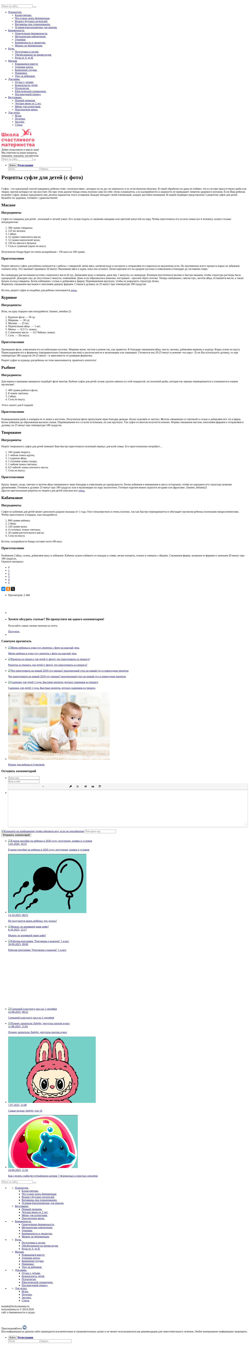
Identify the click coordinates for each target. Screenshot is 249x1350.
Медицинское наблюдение (30, 36)
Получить (13, 631)
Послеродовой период (28, 94)
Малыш (13, 60)
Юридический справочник (31, 91)
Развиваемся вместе (26, 63)
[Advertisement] (103, 978)
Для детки (14, 112)
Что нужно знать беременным (32, 18)
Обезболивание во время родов (33, 54)
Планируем (15, 12)
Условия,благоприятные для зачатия (36, 27)
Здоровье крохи (24, 66)
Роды (11, 48)
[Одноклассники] (8, 589)
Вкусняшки (15, 97)
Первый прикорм (25, 100)
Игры (18, 115)
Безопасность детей (26, 85)
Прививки (21, 73)
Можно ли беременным (29, 45)
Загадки (20, 121)
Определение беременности (31, 33)
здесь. (74, 290)
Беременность (16, 30)
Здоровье (20, 39)
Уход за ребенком (25, 76)
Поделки (20, 118)
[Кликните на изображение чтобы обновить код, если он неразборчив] (42, 831)
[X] (13, 589)
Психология (22, 88)
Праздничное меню (26, 109)
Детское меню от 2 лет (28, 103)
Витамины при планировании (33, 24)
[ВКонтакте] (3, 589)
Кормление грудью (26, 70)
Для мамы (14, 79)
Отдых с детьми (24, 82)
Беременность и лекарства (30, 42)
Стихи (19, 124)
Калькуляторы (23, 15)
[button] (12, 786)
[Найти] (34, 6)
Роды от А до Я (24, 57)
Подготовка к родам (27, 51)
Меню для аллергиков (28, 106)
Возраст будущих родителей (31, 21)
